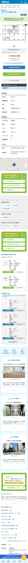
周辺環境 (22, 353)
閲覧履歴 (25, 2)
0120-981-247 (15, 20)
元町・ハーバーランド (4, 7)
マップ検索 (14, 561)
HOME (2, 5)
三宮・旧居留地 (5, 217)
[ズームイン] (25, 164)
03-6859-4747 (17, 553)
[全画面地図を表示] (25, 160)
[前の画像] (3, 372)
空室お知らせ (9, 310)
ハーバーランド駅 (6, 205)
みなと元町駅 (15, 205)
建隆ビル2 (14, 7)
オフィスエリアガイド (6, 226)
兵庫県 (15, 5)
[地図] (22, 148)
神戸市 (18, 5)
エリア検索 (3, 561)
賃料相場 (15, 226)
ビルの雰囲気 (14, 353)
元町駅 (12, 152)
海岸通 (10, 7)
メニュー (25, 561)
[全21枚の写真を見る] (26, 42)
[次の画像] (25, 372)
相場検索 (19, 561)
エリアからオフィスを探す (8, 5)
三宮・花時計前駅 (6, 208)
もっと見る (14, 389)
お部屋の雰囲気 (5, 353)
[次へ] (27, 34)
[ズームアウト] (25, 166)
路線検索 (8, 561)
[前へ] (0, 34)
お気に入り (21, 2)
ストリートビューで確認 (14, 169)
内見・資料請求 (9, 287)
